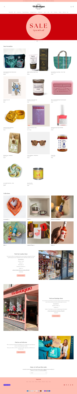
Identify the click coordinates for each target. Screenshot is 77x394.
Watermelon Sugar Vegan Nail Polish (57, 127)
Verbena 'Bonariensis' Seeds (31, 127)
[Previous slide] (35, 41)
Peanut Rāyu (53, 155)
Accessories (6, 219)
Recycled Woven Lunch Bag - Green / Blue (58, 72)
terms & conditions (43, 370)
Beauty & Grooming (55, 219)
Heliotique (39, 392)
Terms (50, 381)
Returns (36, 381)
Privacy (47, 381)
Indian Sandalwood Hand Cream (32, 72)
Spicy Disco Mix (29, 183)
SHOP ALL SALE (38, 34)
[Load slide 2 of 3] (38, 41)
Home (28, 219)
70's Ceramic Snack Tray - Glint (8, 183)
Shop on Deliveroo (21, 352)
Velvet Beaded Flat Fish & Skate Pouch (9, 72)
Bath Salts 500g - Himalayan (8, 155)
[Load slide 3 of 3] (40, 41)
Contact (30, 381)
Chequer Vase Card (6, 99)
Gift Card (43, 381)
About (27, 381)
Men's (52, 245)
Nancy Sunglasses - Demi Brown (32, 155)
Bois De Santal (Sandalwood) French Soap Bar (58, 99)
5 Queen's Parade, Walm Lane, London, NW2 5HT (20, 270)
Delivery (39, 381)
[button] (4, 7)
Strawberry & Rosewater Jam (32, 99)
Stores (33, 381)
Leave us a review (21, 275)
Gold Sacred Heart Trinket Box (8, 127)
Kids (4, 245)
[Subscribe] (46, 373)
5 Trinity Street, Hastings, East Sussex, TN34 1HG (56, 310)
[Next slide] (42, 41)
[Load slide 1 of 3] (37, 41)
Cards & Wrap (30, 245)
